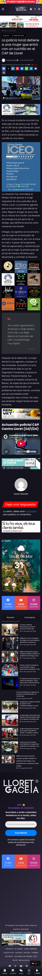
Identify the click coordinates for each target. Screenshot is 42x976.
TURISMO (34, 953)
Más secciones (24, 960)
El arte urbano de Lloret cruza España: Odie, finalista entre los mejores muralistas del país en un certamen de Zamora (30, 717)
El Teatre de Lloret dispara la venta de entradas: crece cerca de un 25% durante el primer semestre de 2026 (30, 681)
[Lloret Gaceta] (21, 9)
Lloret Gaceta (11, 60)
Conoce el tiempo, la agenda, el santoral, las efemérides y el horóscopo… (27, 694)
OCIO (35, 956)
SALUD (15, 960)
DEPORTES (9, 956)
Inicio (5, 31)
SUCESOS (12, 31)
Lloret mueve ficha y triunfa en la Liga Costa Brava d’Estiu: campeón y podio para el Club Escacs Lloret (29, 731)
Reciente (10, 617)
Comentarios (29, 617)
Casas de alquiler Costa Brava (21, 932)
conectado (31, 511)
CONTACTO (9, 949)
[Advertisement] (21, 895)
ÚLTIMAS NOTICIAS (18, 35)
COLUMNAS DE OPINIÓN (23, 956)
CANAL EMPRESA (30, 949)
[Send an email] (17, 60)
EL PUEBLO (19, 949)
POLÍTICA (27, 953)
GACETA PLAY (9, 953)
